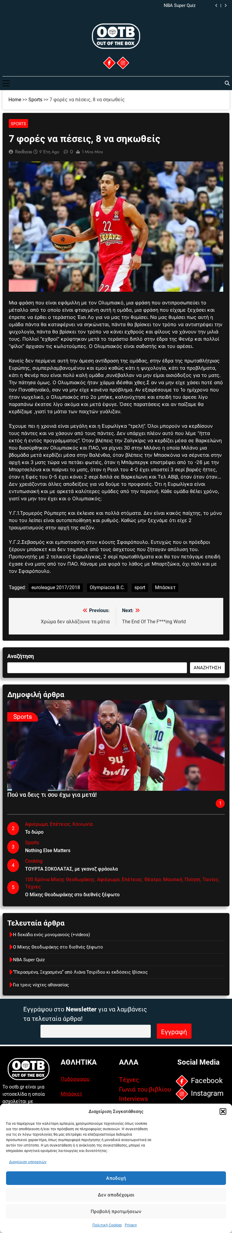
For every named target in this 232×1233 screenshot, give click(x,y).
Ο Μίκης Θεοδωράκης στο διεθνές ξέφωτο (72, 894)
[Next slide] (225, 5)
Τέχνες (33, 887)
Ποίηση (192, 879)
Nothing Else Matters (47, 850)
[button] (223, 1111)
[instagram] (122, 63)
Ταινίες (210, 879)
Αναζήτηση (20, 656)
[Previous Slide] (216, 5)
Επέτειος (60, 824)
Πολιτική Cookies (107, 1225)
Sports (35, 99)
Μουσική (172, 879)
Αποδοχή (116, 1178)
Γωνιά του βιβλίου (145, 1089)
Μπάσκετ (165, 587)
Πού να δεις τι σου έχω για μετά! (52, 794)
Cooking (34, 861)
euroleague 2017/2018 (55, 587)
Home (14, 99)
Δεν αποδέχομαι (116, 1195)
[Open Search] (227, 83)
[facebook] (109, 63)
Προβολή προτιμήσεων (116, 1211)
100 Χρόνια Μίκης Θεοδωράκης (60, 879)
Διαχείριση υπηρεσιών (28, 1162)
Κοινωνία (82, 824)
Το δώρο (34, 832)
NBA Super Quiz (29, 959)
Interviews (133, 1098)
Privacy (131, 1225)
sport (139, 587)
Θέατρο (152, 879)
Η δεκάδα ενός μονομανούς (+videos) (51, 934)
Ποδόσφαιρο (75, 1079)
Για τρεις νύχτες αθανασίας (41, 985)
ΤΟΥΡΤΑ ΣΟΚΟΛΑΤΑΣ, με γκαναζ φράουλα (71, 869)
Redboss (23, 151)
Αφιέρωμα (36, 824)
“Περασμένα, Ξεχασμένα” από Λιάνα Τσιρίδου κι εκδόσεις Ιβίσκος (128, 5)
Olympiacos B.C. (107, 587)
